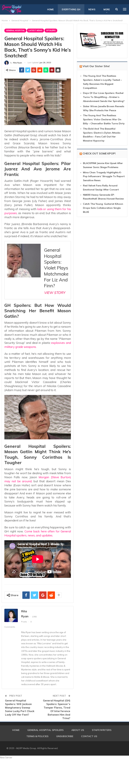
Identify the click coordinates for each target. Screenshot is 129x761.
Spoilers (51, 30)
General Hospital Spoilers (45, 730)
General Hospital (15, 30)
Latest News (35, 30)
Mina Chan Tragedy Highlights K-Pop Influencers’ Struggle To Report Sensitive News (104, 176)
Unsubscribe (64, 736)
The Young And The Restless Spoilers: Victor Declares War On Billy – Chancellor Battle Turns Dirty (104, 119)
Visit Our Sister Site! (96, 66)
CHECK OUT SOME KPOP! (99, 153)
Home (50, 9)
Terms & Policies (37, 736)
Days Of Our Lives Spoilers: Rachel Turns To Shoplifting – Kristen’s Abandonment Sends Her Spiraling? (103, 97)
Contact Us (89, 736)
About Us (77, 730)
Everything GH (71, 9)
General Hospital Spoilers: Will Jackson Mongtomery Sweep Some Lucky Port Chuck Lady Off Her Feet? (19, 707)
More (106, 9)
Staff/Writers (101, 730)
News (91, 9)
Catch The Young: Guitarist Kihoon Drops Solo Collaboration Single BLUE (103, 207)
